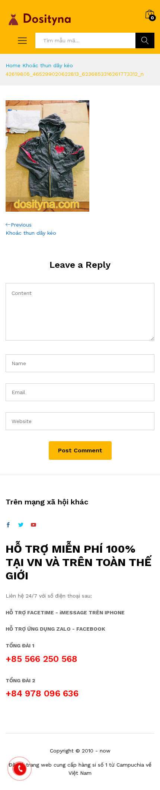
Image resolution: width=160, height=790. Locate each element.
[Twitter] (21, 525)
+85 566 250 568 (41, 659)
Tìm (144, 40)
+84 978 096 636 (42, 693)
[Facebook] (8, 525)
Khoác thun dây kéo (47, 65)
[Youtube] (33, 525)
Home (13, 65)
